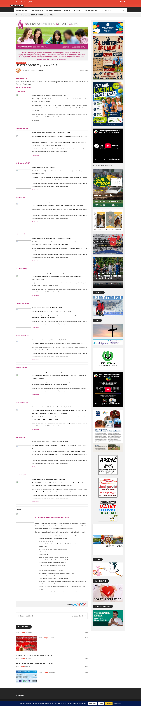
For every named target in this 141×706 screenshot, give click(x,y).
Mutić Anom (27, 84)
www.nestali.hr (35, 116)
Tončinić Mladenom (75, 82)
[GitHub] (122, 1)
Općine (66, 10)
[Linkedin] (81, 604)
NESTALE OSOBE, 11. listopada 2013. (34, 655)
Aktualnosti (36, 10)
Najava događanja (89, 10)
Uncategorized (25, 15)
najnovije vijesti (22, 10)
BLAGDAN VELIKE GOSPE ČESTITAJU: (34, 663)
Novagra (40, 70)
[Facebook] (120, 1)
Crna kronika (104, 10)
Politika (76, 10)
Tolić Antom (64, 82)
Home (17, 15)
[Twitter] (124, 1)
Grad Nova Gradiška (52, 10)
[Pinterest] (84, 604)
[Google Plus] (78, 604)
